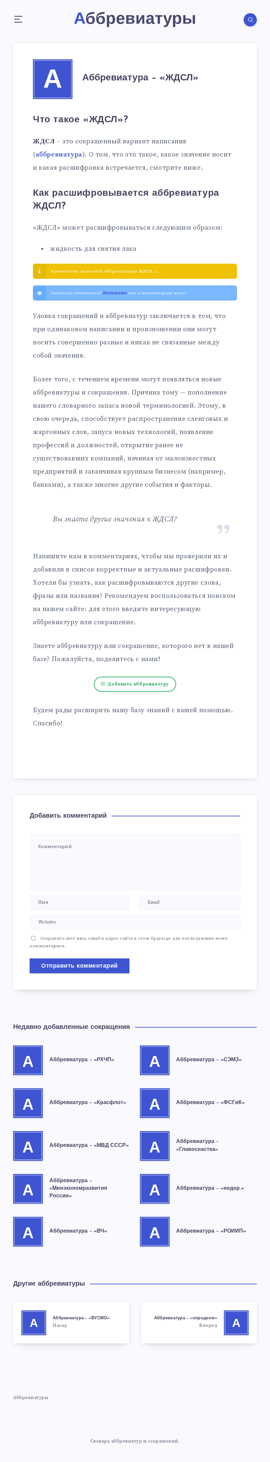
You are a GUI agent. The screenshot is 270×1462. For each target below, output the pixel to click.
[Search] (250, 19)
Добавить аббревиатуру (138, 684)
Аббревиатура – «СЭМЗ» (209, 1060)
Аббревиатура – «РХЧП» (81, 1060)
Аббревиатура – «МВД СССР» (89, 1145)
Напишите (115, 293)
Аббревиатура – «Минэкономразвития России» (78, 1188)
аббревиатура (59, 155)
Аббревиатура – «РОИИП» (211, 1231)
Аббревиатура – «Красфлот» (87, 1102)
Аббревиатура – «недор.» (210, 1188)
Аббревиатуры (30, 1398)
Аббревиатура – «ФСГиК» (210, 1102)
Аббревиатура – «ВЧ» (78, 1231)
